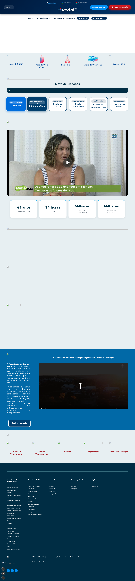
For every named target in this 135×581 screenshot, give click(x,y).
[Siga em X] (16, 570)
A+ (3, 569)
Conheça (95, 486)
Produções (57, 18)
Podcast (31, 506)
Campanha (10, 515)
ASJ (29, 18)
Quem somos (11, 490)
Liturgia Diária (11, 528)
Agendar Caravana (93, 65)
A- (3, 578)
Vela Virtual (10, 531)
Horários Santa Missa (14, 495)
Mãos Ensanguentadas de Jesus (13, 500)
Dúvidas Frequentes (13, 549)
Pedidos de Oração (13, 536)
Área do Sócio (98, 7)
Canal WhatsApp (33, 504)
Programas (31, 488)
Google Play (54, 494)
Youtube (31, 496)
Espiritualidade (41, 18)
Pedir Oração (67, 65)
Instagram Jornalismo (35, 514)
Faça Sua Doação (121, 7)
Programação (32, 499)
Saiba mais (19, 423)
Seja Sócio (10, 513)
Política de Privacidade (39, 562)
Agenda (30, 501)
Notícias (9, 492)
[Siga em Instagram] (12, 570)
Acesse (52, 486)
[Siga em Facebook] (8, 570)
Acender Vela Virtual (42, 66)
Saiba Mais (53, 488)
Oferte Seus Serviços (14, 510)
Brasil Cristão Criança (13, 508)
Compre (73, 486)
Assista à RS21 (11, 526)
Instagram (31, 512)
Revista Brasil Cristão (14, 505)
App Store (53, 491)
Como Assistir (32, 491)
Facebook (31, 509)
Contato (69, 18)
